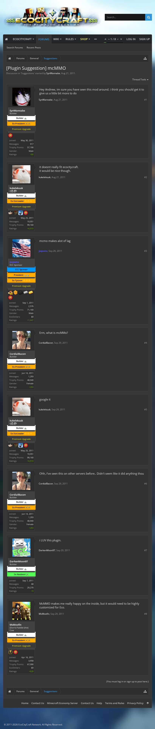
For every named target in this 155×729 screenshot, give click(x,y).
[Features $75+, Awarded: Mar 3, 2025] (25, 292)
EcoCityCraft (22, 39)
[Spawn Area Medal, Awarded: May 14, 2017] (10, 292)
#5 (145, 409)
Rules (70, 39)
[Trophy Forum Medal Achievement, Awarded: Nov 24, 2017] (25, 213)
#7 (145, 550)
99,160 (30, 224)
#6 (145, 483)
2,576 (30, 306)
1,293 (30, 376)
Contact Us (37, 703)
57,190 (30, 147)
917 (31, 144)
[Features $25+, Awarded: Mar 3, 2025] (15, 292)
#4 (145, 342)
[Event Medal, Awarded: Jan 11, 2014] (10, 652)
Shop (84, 39)
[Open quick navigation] (145, 58)
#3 (145, 250)
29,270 (30, 587)
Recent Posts (34, 47)
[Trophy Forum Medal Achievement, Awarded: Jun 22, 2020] (10, 135)
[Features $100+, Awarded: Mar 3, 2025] (31, 292)
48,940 (30, 380)
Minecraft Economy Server (62, 703)
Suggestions (27, 73)
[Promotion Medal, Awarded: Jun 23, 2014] (15, 213)
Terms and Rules (114, 703)
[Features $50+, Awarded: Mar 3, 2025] (20, 292)
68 (32, 584)
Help (99, 703)
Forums (43, 39)
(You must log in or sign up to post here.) (127, 681)
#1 (145, 99)
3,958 (30, 660)
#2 (145, 177)
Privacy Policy (135, 703)
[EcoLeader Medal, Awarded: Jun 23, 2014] (10, 213)
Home (24, 703)
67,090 (30, 664)
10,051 (30, 221)
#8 (145, 613)
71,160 (30, 309)
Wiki (56, 39)
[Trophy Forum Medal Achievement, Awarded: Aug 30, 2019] (10, 298)
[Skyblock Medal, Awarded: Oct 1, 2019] (20, 213)
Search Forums (15, 47)
